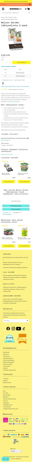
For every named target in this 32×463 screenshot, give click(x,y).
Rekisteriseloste (7, 382)
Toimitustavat (6, 356)
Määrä (2, 59)
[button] (28, 9)
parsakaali (17, 101)
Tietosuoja (5, 378)
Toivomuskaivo (7, 366)
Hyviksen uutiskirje (7, 364)
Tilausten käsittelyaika (8, 360)
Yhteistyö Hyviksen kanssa (9, 399)
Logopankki (6, 403)
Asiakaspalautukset (8, 358)
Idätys (15, 17)
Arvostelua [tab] (6, 212)
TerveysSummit (7, 407)
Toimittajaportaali (7, 405)
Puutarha (10, 17)
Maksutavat (6, 354)
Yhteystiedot (6, 352)
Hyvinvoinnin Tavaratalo (22, 456)
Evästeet (5, 380)
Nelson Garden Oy (5, 140)
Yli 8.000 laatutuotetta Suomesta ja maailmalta (16, 1)
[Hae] (29, 12)
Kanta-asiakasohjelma (8, 362)
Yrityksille (5, 368)
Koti (6, 17)
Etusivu (2, 17)
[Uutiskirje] (27, 320)
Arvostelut (5, 393)
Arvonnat (5, 401)
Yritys (4, 391)
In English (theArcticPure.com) (10, 408)
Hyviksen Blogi (6, 395)
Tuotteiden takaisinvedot (9, 370)
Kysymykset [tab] (16, 212)
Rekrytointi (6, 397)
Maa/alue (13, 449)
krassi (11, 101)
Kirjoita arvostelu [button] (16, 206)
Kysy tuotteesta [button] (17, 209)
